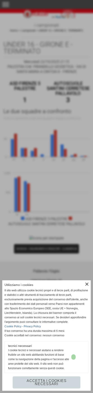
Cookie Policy (13, 326)
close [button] (87, 284)
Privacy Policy (32, 326)
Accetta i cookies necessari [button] (47, 382)
